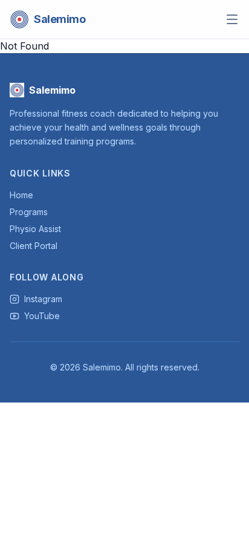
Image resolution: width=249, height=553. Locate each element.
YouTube (42, 316)
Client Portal (33, 246)
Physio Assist (35, 229)
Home (21, 195)
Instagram (43, 299)
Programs (29, 212)
